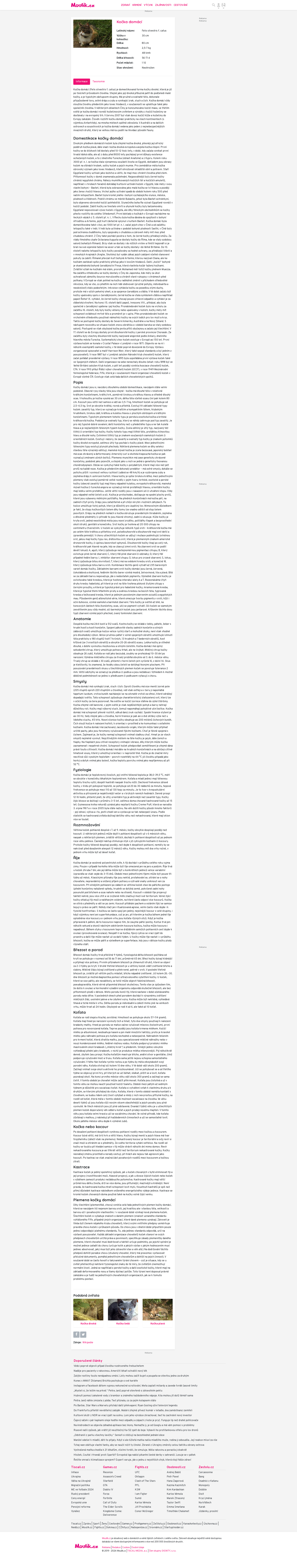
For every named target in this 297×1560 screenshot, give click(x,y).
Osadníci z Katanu (208, 1481)
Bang (201, 1476)
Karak (202, 1507)
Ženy (104, 1523)
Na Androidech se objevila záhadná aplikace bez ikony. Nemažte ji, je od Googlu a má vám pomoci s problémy (134, 1425)
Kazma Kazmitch (176, 1485)
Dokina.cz (111, 1527)
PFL (137, 1485)
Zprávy (87, 1523)
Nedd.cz (75, 1527)
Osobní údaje (137, 1547)
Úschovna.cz (210, 1523)
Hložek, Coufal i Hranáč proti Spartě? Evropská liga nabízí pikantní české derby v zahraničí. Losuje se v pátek (135, 1455)
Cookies (126, 1547)
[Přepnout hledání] (213, 5)
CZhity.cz (124, 1527)
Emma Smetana (176, 1507)
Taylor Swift (173, 1502)
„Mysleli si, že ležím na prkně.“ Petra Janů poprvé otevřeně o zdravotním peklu (118, 1390)
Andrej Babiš (174, 1472)
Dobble (203, 1489)
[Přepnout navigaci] (218, 5)
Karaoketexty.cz (192, 1523)
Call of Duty (109, 1502)
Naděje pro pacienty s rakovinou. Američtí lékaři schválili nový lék (110, 1371)
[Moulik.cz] (83, 5)
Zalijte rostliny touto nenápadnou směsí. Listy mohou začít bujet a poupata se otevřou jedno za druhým (131, 1376)
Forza (106, 1494)
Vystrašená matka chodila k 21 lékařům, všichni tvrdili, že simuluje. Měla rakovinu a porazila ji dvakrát (130, 1450)
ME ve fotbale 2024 (82, 1489)
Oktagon (139, 1476)
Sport (96, 1523)
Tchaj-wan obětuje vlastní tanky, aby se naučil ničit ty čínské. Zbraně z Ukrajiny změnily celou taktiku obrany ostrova (139, 1445)
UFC (137, 1472)
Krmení (136, 4)
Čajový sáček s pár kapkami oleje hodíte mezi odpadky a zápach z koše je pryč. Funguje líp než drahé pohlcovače (136, 1420)
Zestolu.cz (206, 1467)
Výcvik (148, 4)
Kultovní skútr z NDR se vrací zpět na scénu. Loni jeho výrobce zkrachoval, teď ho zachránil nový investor (133, 1415)
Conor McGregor (144, 1511)
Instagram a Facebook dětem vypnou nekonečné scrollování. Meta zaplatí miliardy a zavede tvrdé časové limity (135, 1385)
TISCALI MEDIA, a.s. (137, 1551)
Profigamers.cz (142, 1523)
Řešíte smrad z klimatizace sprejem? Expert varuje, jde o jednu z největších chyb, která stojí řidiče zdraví (132, 1460)
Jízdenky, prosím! (208, 1511)
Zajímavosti (163, 4)
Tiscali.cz (78, 1467)
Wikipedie (87, 1342)
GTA (105, 1485)
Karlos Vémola (143, 1502)
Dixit (201, 1494)
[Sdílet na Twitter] (83, 1335)
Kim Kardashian (175, 1489)
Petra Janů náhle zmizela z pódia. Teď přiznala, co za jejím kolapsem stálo (115, 1400)
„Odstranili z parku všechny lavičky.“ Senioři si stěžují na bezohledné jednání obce (119, 1435)
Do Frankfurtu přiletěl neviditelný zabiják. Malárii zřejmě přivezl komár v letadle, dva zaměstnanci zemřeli (133, 1410)
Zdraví (125, 4)
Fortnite (107, 1498)
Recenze (108, 1472)
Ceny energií (78, 1498)
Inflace (75, 1472)
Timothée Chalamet (178, 1511)
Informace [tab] (82, 81)
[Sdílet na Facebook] (76, 1334)
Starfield (108, 1481)
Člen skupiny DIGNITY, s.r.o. (162, 1551)
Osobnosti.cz (176, 1467)
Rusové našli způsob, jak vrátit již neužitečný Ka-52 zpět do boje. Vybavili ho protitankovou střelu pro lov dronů (136, 1430)
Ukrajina (76, 1476)
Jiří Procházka (143, 1507)
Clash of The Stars (145, 1481)
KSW (137, 1489)
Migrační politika (80, 1485)
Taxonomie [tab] (99, 81)
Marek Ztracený (176, 1498)
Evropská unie (79, 1502)
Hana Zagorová (175, 1481)
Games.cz (110, 1467)
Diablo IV (108, 1489)
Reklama (106, 1547)
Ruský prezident (80, 1494)
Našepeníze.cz (139, 1527)
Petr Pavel (173, 1476)
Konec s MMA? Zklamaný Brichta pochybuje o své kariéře (106, 1380)
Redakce (116, 1547)
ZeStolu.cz (159, 1523)
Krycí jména (205, 1498)
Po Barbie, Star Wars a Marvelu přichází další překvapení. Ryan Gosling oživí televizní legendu (125, 1405)
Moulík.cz (87, 1527)
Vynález (75, 1511)
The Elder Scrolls (113, 1507)
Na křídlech (205, 1502)
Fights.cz (141, 1467)
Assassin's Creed (112, 1476)
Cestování (180, 4)
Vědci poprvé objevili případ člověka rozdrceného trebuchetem (109, 1366)
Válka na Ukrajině (81, 1481)
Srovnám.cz (155, 1527)
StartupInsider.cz (173, 1527)
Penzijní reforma (80, 1507)
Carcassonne (206, 1472)
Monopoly (204, 1485)
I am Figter (141, 1494)
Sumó (138, 1498)
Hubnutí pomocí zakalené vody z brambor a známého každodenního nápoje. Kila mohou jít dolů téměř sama (133, 1395)
